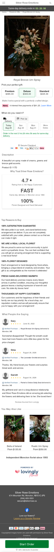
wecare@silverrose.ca (27, 500)
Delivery (8, 120)
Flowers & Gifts (14, 12)
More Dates (45, 126)
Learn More (46, 105)
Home (4, 12)
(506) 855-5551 (27, 498)
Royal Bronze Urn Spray (30, 328)
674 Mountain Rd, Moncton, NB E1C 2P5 (27, 495)
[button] (48, 545)
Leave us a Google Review (27, 518)
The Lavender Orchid (29, 357)
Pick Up (23, 118)
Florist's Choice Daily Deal (31, 382)
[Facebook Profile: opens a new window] (27, 510)
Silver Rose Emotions (27, 3)
